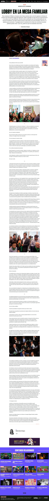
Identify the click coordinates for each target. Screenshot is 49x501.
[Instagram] (14, 1)
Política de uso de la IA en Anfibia (9, 499)
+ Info (16, 433)
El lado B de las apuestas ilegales (18, 474)
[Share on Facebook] (14, 58)
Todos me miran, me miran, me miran (17, 462)
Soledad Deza (27, 475)
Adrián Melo (39, 475)
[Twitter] (11, 1)
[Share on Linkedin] (17, 58)
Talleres (32, 1)
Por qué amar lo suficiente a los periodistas (5, 475)
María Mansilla (3, 476)
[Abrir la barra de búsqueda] (20, 1)
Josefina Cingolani (28, 462)
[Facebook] (12, 1)
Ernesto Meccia (15, 463)
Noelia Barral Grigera (25, 26)
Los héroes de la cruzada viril (30, 487)
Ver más (24, 493)
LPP (41, 1)
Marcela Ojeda (40, 462)
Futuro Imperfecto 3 (45, 1)
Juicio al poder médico (28, 474)
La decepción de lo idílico (29, 461)
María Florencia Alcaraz (4, 462)
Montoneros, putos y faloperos (5, 487)
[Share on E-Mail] (18, 58)
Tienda (14, 499)
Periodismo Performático (10, 498)
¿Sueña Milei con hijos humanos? (5, 461)
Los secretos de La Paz (16, 487)
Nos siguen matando (40, 461)
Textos (26, 1)
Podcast (29, 1)
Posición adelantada (40, 474)
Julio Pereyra (45, 462)
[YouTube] (15, 1)
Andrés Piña (21, 463)
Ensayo (39, 466)
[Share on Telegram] (16, 58)
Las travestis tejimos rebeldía (42, 487)
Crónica (14, 453)
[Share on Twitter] (13, 58)
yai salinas (8, 476)
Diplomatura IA (39, 1)
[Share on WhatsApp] (15, 58)
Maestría (35, 1)
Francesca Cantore (33, 475)
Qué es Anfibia (2, 499)
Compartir (10, 58)
